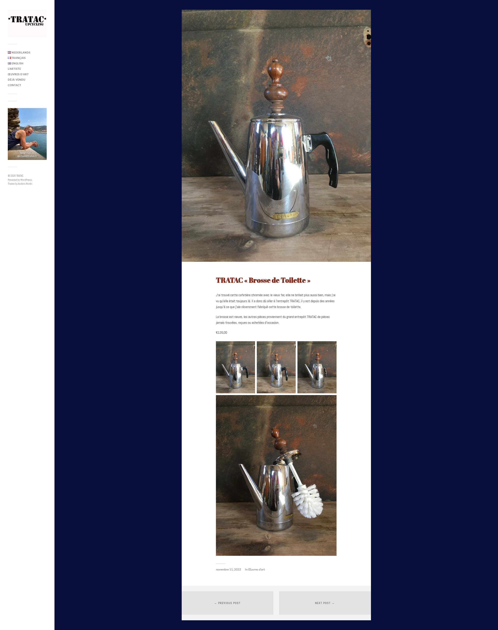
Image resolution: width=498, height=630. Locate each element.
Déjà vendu (16, 79)
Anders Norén (25, 183)
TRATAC (19, 175)
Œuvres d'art (256, 569)
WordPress (26, 179)
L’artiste (14, 68)
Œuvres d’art (18, 74)
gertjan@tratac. (26, 155)
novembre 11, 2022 (228, 569)
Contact (14, 85)
